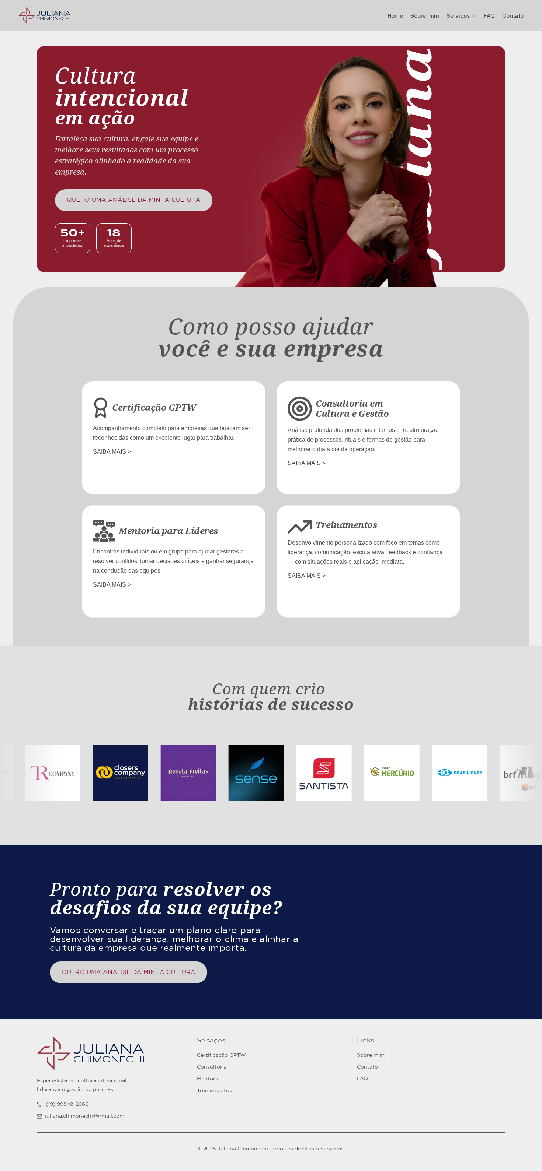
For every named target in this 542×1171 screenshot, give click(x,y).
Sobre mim (424, 15)
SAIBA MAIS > (112, 452)
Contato (513, 15)
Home (395, 15)
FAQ (489, 15)
